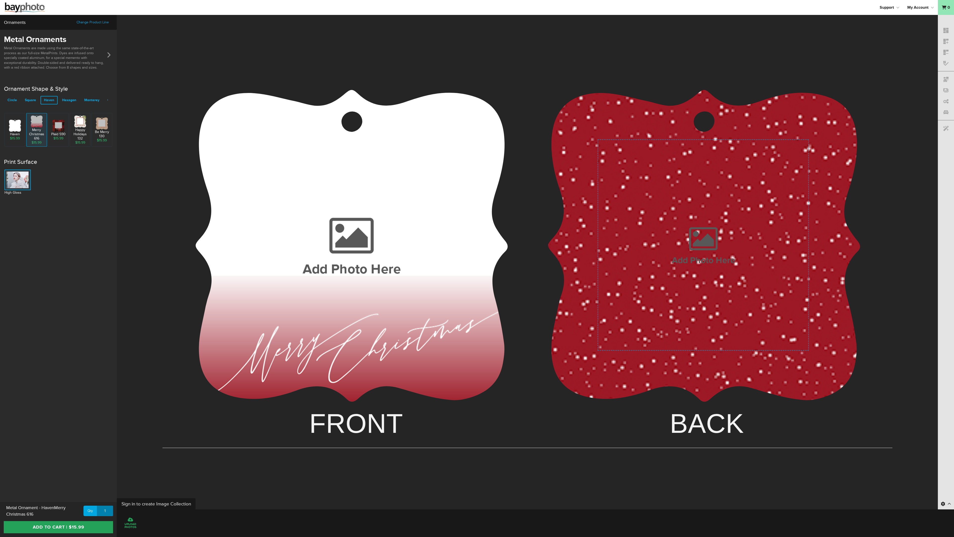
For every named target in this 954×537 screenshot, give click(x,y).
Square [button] (30, 100)
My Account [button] (917, 7)
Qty (90, 511)
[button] (946, 7)
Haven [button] (49, 100)
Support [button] (887, 7)
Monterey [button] (91, 100)
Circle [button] (12, 100)
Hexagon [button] (69, 100)
